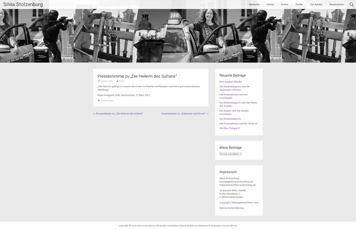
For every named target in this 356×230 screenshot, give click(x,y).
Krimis (284, 4)
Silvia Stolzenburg (23, 4)
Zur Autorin (316, 4)
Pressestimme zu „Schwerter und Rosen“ (184, 113)
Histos (270, 4)
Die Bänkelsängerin (230, 118)
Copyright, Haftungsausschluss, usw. (239, 202)
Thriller (299, 4)
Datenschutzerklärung (231, 207)
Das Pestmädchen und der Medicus (238, 123)
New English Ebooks (230, 81)
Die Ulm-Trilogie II (229, 128)
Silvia (121, 81)
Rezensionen (336, 4)
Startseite (254, 4)
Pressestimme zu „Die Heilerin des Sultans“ (118, 113)
